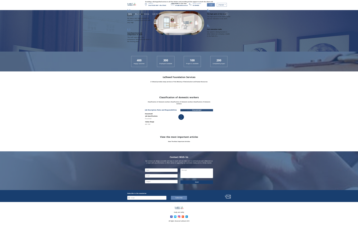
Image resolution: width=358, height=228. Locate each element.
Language (221, 5)
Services (146, 14)
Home (130, 14)
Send (196, 182)
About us (138, 14)
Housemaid (196, 110)
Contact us (175, 14)
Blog (167, 14)
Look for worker (157, 14)
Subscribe (178, 197)
